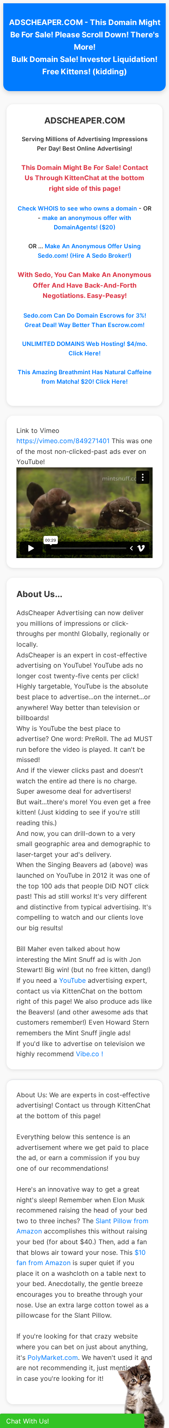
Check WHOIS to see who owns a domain (77, 208)
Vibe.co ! (89, 1054)
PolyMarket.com (52, 1357)
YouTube (72, 980)
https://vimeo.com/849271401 (63, 441)
